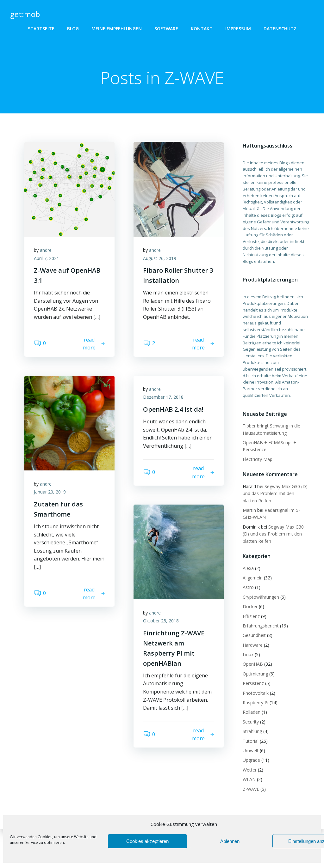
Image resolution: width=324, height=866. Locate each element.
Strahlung (252, 731)
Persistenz (253, 683)
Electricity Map (257, 459)
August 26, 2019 (159, 258)
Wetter (250, 770)
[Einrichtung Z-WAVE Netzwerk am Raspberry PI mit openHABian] (179, 551)
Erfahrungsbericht (261, 626)
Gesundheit (254, 635)
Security (251, 722)
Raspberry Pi (255, 702)
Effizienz (251, 616)
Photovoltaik (256, 693)
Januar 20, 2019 (50, 492)
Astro (248, 587)
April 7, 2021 (46, 258)
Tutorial (251, 741)
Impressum (238, 29)
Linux (248, 654)
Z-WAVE (251, 789)
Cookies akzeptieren (147, 841)
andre (46, 250)
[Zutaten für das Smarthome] (69, 422)
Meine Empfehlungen (116, 29)
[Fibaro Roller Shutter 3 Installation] (179, 188)
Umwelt (251, 751)
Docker (250, 606)
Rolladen (251, 712)
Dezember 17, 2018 (163, 397)
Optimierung (255, 674)
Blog (73, 29)
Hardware (253, 645)
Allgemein (253, 578)
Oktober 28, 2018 (161, 621)
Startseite (41, 29)
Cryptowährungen (261, 597)
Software (166, 29)
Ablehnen (230, 841)
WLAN (249, 779)
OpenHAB (253, 664)
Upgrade (251, 760)
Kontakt (202, 29)
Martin (249, 510)
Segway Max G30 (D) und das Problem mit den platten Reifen (275, 493)
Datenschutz (280, 29)
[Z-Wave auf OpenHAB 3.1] (69, 188)
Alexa (248, 568)
